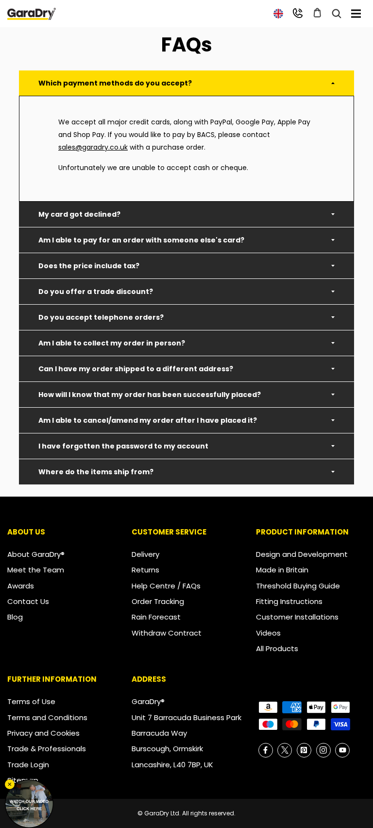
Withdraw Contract (167, 633)
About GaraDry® (36, 554)
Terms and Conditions (47, 717)
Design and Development (302, 554)
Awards (20, 586)
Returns (145, 570)
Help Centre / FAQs (166, 586)
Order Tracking (158, 601)
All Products (277, 648)
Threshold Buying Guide (298, 586)
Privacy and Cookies (43, 733)
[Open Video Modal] (29, 803)
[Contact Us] (298, 13)
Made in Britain (282, 570)
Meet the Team (35, 570)
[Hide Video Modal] (10, 784)
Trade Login (28, 764)
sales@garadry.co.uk (93, 147)
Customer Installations (297, 617)
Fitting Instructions (289, 601)
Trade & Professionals (46, 748)
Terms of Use (31, 701)
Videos (268, 633)
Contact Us (28, 601)
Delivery (145, 554)
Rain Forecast (156, 617)
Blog (15, 617)
